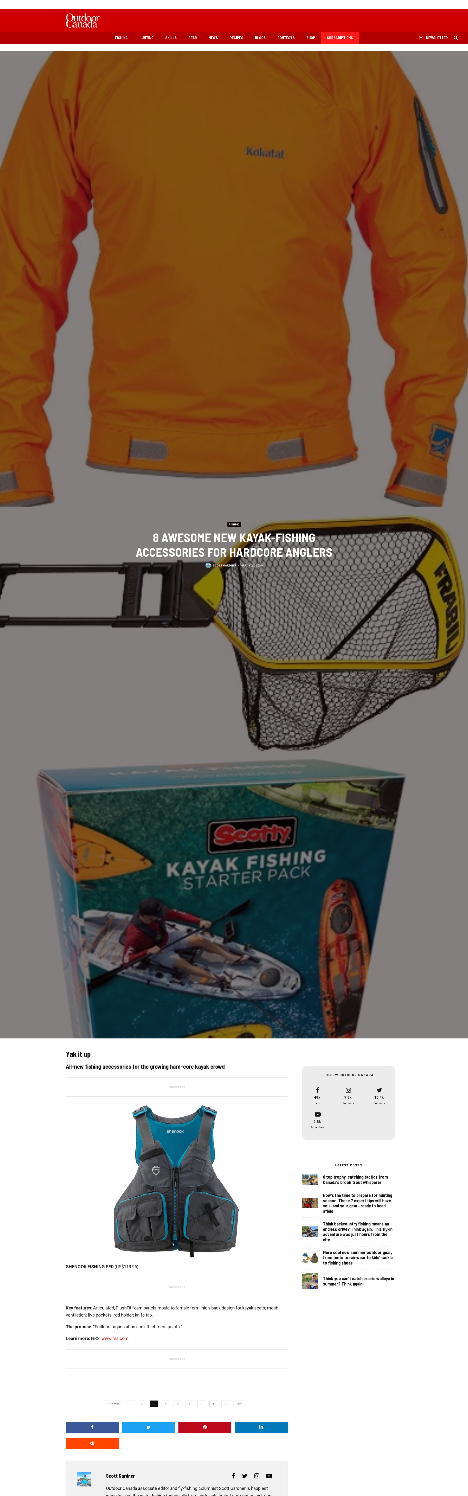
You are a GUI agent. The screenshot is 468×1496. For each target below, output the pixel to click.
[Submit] (92, 1443)
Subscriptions (340, 37)
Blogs (260, 37)
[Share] (92, 1427)
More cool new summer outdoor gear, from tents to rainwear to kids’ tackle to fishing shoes (358, 1258)
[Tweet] (148, 1427)
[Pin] (205, 1427)
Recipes (236, 37)
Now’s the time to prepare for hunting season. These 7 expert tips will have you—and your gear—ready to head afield (357, 1203)
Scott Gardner (224, 565)
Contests (286, 37)
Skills (171, 37)
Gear (192, 37)
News (213, 37)
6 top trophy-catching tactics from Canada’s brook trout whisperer (355, 1179)
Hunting (146, 37)
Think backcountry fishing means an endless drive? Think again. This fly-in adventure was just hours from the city (357, 1231)
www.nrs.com (114, 1338)
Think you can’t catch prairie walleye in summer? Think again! (358, 1281)
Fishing (121, 37)
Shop (310, 37)
